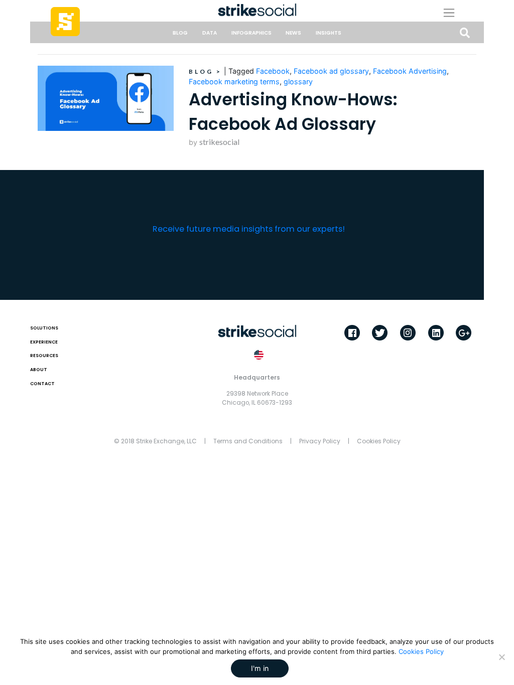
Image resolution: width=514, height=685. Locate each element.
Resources (44, 356)
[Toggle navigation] (457, 13)
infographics (251, 33)
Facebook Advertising (410, 71)
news (293, 33)
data (209, 33)
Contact (42, 384)
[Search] (465, 33)
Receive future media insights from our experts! (249, 229)
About (38, 370)
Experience (44, 342)
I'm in (260, 668)
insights (328, 33)
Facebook (273, 71)
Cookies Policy (379, 441)
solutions (44, 328)
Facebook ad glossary (331, 71)
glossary (298, 81)
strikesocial (219, 141)
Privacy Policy (319, 441)
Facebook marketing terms (234, 81)
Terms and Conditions (248, 441)
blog (180, 33)
